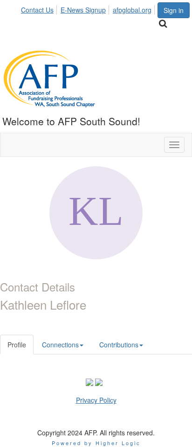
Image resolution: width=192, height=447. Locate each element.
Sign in (174, 10)
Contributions (118, 344)
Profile (16, 344)
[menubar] (89, 8)
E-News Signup (83, 9)
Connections (60, 344)
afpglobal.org (132, 9)
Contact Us (37, 9)
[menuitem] (40, 8)
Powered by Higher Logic (96, 443)
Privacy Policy (96, 400)
